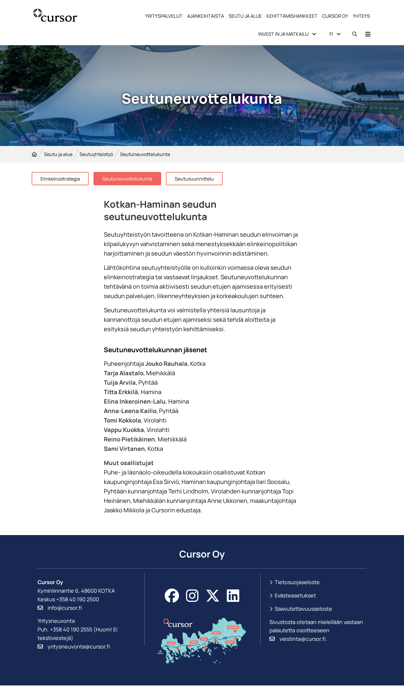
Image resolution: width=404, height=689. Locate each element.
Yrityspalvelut (163, 16)
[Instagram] (192, 595)
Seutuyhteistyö (96, 154)
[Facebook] (172, 595)
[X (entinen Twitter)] (213, 595)
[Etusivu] (34, 154)
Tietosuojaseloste (297, 582)
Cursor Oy (335, 16)
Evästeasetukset (295, 595)
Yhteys (361, 16)
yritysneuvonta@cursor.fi (79, 646)
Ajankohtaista (205, 16)
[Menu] (367, 34)
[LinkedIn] (233, 595)
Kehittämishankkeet (291, 16)
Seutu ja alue (245, 16)
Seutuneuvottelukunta (127, 179)
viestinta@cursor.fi (302, 638)
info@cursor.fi (65, 607)
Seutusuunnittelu (194, 179)
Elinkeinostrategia (60, 179)
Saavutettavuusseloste (303, 608)
